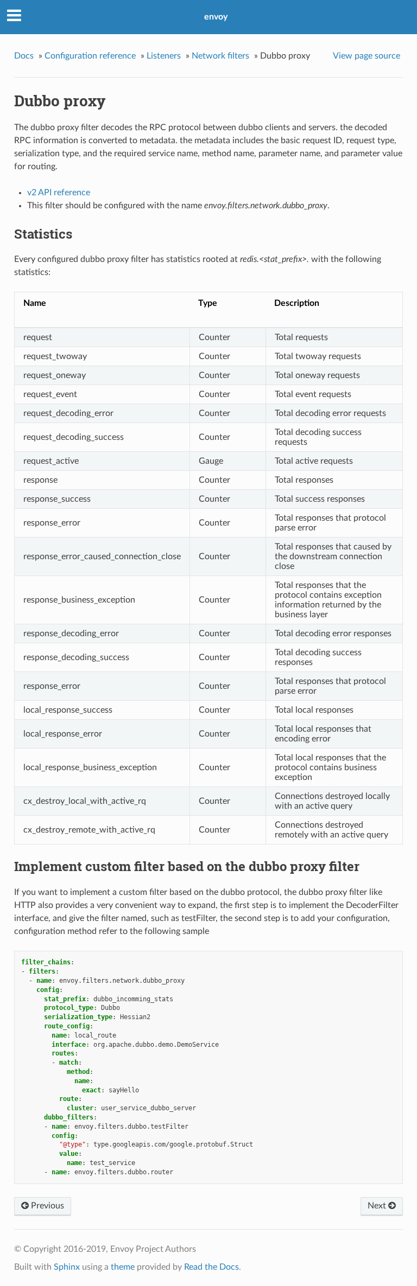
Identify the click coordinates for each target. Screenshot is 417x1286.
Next (378, 1205)
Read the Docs (211, 1267)
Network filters (220, 56)
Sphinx (67, 1267)
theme (123, 1267)
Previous (46, 1205)
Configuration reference (90, 56)
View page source (366, 56)
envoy (216, 16)
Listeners (164, 56)
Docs (24, 56)
